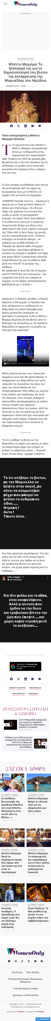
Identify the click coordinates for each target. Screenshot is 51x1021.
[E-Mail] (32, 126)
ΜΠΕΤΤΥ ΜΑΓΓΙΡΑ (18, 688)
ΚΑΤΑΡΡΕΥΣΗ (19, 693)
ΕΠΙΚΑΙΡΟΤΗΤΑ (26, 58)
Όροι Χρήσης (32, 972)
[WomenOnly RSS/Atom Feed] (42, 961)
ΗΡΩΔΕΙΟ (34, 693)
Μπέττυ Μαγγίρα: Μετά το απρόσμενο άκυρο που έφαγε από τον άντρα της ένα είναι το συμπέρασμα (11, 863)
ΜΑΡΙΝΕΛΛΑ (36, 688)
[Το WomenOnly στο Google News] (35, 961)
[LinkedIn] (25, 126)
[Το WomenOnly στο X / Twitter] (29, 961)
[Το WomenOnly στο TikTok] (22, 961)
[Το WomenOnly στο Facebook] (9, 961)
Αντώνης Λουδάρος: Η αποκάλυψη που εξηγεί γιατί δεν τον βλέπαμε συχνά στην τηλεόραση (10, 918)
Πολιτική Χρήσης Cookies (25, 988)
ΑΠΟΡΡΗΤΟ (44, 1019)
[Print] (39, 126)
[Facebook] (11, 126)
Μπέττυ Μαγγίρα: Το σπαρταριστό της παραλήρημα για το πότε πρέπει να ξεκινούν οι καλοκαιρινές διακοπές (39, 863)
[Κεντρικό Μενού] (5, 4)
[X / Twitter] (18, 126)
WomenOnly (25, 952)
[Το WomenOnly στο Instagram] (16, 961)
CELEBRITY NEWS (9, 794)
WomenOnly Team (16, 86)
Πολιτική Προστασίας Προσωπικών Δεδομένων (25, 980)
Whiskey (40, 1011)
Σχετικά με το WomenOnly (25, 995)
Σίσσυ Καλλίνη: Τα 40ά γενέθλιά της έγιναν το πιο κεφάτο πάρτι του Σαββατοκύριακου (38, 914)
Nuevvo (21, 1011)
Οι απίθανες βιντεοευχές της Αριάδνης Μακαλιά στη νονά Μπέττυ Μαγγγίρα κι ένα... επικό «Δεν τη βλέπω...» (12, 808)
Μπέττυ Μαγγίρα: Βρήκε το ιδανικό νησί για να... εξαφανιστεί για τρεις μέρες (38, 804)
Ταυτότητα (17, 972)
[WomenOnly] (25, 4)
